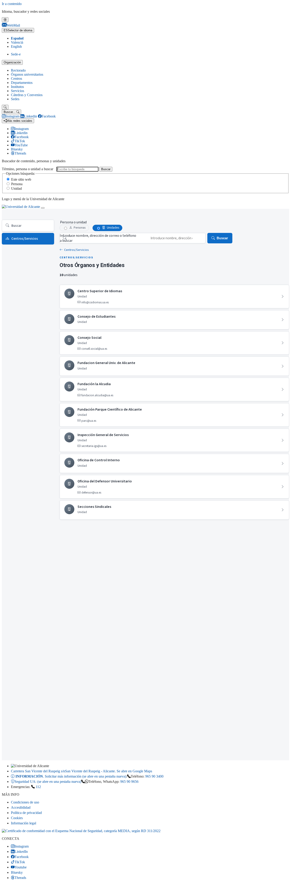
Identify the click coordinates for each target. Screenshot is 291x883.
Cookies (17, 818)
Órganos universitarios (27, 74)
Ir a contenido (12, 4)
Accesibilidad (20, 807)
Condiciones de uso (25, 802)
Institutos (17, 87)
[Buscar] (5, 107)
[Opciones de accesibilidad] (5, 19)
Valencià (17, 42)
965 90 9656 (129, 781)
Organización (12, 62)
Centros (16, 78)
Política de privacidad (26, 813)
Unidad (16, 188)
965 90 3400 (154, 776)
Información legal (23, 823)
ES (18, 30)
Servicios (17, 91)
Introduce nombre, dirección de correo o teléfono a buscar (98, 238)
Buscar (105, 169)
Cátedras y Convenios (27, 95)
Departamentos (22, 83)
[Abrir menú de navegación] (43, 208)
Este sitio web (21, 179)
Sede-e (16, 54)
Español (17, 38)
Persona (17, 184)
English (16, 46)
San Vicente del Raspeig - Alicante (81, 771)
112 (38, 787)
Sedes (15, 99)
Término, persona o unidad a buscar (27, 169)
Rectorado (18, 70)
